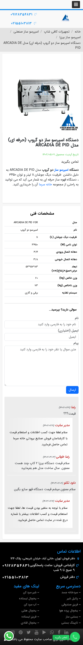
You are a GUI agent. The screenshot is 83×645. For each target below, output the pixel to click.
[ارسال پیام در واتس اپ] (11, 636)
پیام (76, 343)
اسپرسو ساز (61, 169)
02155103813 (21, 23)
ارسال (72, 389)
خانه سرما (45, 184)
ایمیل (75, 330)
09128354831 (21, 14)
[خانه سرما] (66, 18)
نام (77, 318)
